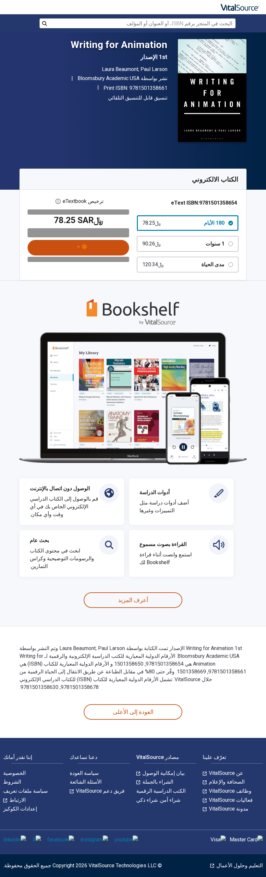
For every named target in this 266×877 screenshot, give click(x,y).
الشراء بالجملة (157, 782)
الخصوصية (14, 773)
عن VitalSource (225, 773)
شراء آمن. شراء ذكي (158, 800)
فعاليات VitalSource (230, 800)
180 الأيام (183, 223)
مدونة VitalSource (228, 809)
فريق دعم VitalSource (100, 791)
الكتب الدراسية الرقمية (161, 791)
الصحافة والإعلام (226, 782)
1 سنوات (183, 244)
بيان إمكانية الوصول (163, 773)
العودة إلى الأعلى (133, 711)
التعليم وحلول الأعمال (239, 865)
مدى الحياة (183, 264)
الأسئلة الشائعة (86, 782)
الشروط (12, 782)
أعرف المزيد (133, 600)
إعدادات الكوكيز (20, 809)
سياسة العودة (84, 773)
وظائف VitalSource (229, 791)
